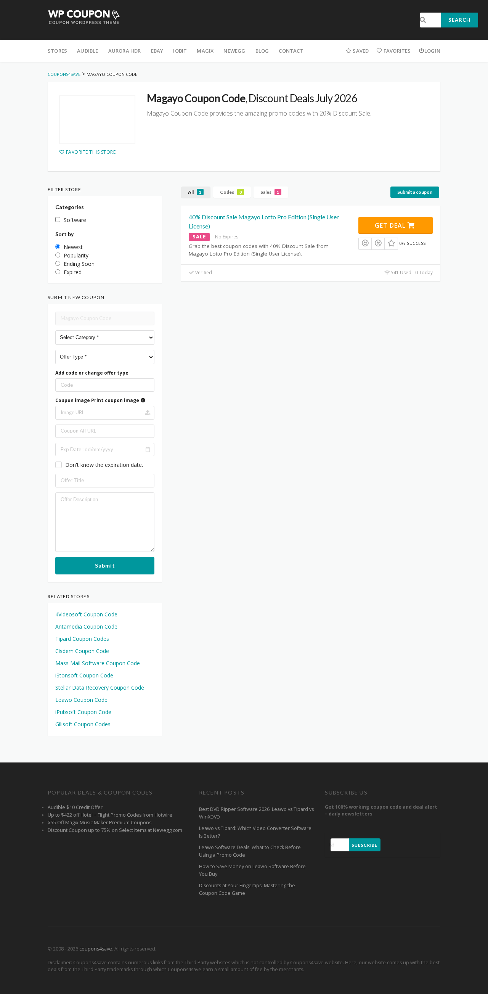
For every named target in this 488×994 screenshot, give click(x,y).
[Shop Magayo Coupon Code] (97, 119)
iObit (180, 50)
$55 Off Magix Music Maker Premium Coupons (99, 822)
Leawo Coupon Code (81, 699)
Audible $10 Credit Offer (75, 807)
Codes (231, 192)
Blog (262, 50)
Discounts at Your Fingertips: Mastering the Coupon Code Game (247, 889)
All (194, 192)
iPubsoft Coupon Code (83, 712)
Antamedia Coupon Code (86, 626)
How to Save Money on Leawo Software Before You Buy (252, 870)
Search (459, 20)
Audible (87, 50)
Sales (269, 192)
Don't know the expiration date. (104, 465)
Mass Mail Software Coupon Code (97, 663)
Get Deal (391, 225)
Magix (205, 50)
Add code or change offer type (91, 373)
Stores (57, 50)
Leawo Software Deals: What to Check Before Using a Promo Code (250, 851)
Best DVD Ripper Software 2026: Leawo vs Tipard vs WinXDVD (256, 813)
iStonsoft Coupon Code (84, 675)
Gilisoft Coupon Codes (83, 724)
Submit (105, 565)
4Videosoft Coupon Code (86, 614)
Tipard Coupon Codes (82, 638)
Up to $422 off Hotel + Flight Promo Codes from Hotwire (110, 815)
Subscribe (364, 845)
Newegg (234, 50)
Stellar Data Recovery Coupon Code (99, 687)
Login (432, 50)
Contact (291, 50)
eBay (157, 50)
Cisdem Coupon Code (82, 651)
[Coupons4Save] (84, 16)
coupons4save (95, 949)
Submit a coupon (414, 192)
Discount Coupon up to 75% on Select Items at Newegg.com (115, 830)
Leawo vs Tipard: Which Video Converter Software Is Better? (255, 832)
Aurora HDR (124, 50)
